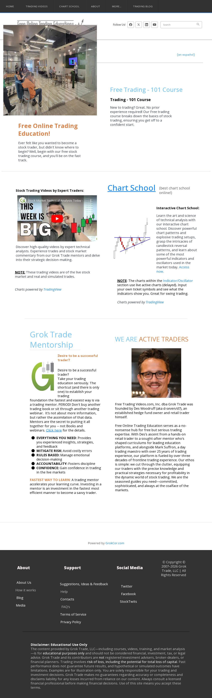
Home (10, 6)
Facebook (128, 594)
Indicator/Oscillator (178, 280)
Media (20, 605)
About (95, 6)
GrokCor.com (115, 543)
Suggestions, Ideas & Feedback (84, 584)
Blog (19, 597)
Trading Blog (143, 6)
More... (116, 6)
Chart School (69, 6)
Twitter (126, 586)
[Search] (198, 24)
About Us (24, 582)
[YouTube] (154, 24)
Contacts (67, 599)
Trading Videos (37, 6)
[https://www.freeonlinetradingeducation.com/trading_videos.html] (58, 218)
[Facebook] (130, 24)
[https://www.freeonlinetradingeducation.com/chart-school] (131, 240)
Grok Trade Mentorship (52, 339)
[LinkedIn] (146, 24)
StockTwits (128, 601)
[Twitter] (138, 24)
